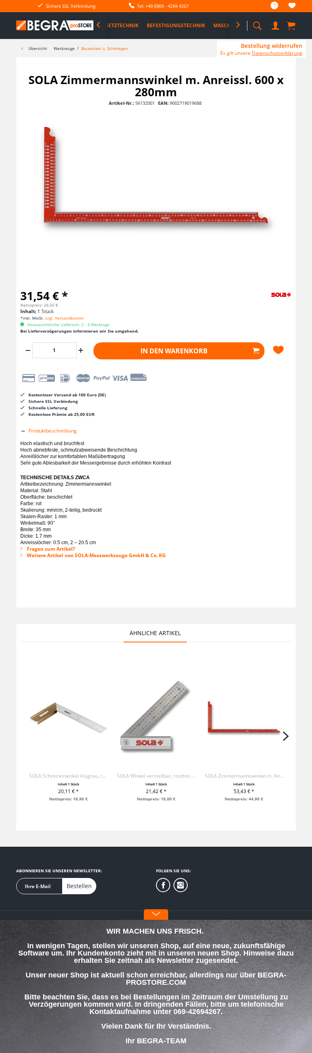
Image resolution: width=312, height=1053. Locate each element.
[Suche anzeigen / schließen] (257, 23)
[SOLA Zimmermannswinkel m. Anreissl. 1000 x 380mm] (244, 718)
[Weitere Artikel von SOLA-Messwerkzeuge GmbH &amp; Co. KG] (271, 301)
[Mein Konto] (275, 24)
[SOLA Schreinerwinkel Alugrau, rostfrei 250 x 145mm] (68, 718)
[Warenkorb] (292, 25)
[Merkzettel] (292, 7)
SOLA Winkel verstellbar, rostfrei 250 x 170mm (156, 776)
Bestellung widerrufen (271, 46)
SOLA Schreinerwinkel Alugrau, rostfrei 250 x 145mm (68, 776)
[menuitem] (270, 6)
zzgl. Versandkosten (64, 318)
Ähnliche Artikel (155, 633)
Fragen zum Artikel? (50, 548)
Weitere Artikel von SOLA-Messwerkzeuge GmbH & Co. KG (96, 555)
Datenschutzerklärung (277, 53)
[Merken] (279, 350)
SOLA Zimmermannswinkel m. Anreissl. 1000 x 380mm (244, 776)
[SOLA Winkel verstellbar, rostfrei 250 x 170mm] (156, 718)
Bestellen (79, 886)
